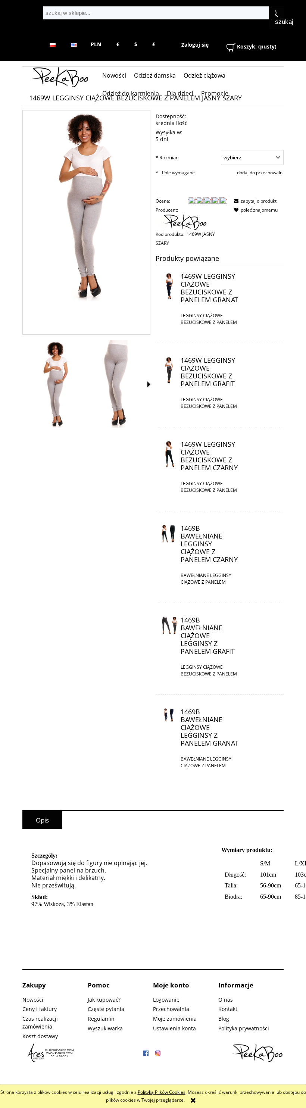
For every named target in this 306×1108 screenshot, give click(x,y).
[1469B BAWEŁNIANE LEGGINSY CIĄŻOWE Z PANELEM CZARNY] (169, 533)
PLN (96, 44)
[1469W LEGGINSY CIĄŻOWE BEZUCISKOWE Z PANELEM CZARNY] (169, 454)
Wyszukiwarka (105, 1028)
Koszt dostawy (40, 1036)
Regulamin (101, 1018)
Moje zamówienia (175, 1018)
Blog (223, 1018)
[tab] (42, 820)
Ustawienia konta (174, 1028)
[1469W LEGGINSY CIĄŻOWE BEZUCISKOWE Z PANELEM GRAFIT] (169, 370)
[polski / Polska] (53, 44)
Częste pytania (106, 1008)
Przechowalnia (171, 1008)
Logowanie (166, 999)
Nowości (32, 999)
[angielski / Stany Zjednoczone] (74, 44)
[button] (148, 384)
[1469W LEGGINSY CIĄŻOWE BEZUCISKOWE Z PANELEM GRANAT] (169, 286)
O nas (225, 999)
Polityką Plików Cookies (161, 1092)
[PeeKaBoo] (185, 222)
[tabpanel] (153, 897)
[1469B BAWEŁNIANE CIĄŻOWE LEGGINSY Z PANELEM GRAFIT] (169, 625)
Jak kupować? (104, 999)
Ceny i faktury (39, 1008)
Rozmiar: (167, 157)
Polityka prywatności (243, 1028)
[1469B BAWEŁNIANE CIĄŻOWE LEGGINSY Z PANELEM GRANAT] (169, 715)
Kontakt (227, 1008)
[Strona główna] (60, 77)
